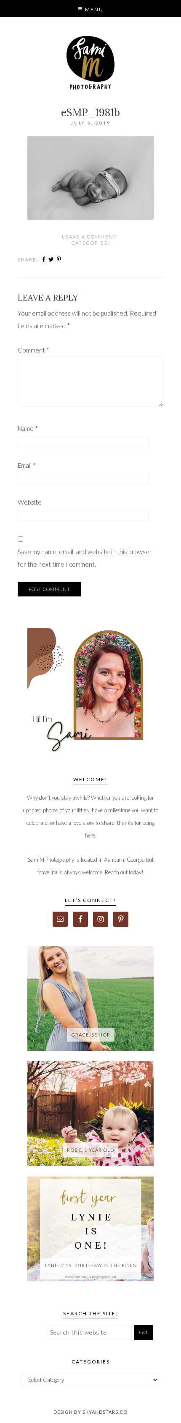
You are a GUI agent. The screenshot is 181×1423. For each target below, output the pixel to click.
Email (27, 465)
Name (28, 428)
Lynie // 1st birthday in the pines (90, 1265)
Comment (33, 350)
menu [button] (93, 9)
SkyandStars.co (105, 1412)
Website (30, 502)
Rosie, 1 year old (90, 1150)
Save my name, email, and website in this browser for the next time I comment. (85, 558)
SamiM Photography (90, 62)
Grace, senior (90, 1034)
